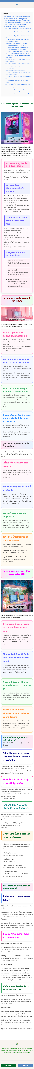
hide (11, 14)
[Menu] (2, 5)
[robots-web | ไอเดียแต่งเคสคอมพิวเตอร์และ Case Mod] (17, 5)
